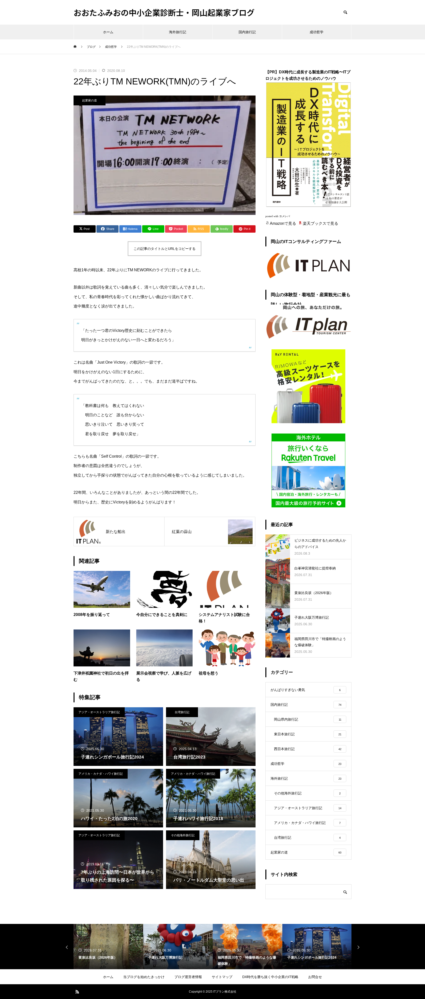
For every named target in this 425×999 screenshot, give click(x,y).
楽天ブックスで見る (320, 223)
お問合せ (315, 977)
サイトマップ (222, 977)
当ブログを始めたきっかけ (144, 977)
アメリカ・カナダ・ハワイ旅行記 (100, 773)
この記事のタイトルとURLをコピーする (165, 249)
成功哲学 (316, 32)
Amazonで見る (283, 223)
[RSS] (77, 991)
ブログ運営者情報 (188, 977)
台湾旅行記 (182, 712)
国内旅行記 (247, 32)
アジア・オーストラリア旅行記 (99, 712)
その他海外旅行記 (183, 835)
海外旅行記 (177, 32)
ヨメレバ (284, 216)
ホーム (108, 32)
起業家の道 (89, 100)
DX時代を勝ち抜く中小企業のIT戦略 (270, 977)
